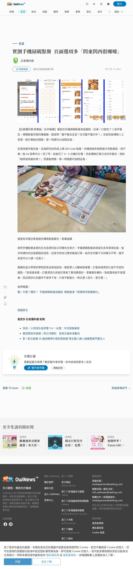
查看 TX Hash (10, 388)
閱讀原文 (23, 310)
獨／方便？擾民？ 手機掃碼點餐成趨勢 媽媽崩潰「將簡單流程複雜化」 (59, 292)
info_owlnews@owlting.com (107, 492)
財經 (11, 11)
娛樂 (67, 11)
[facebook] (5, 524)
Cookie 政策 (98, 532)
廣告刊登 (48, 488)
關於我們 (48, 482)
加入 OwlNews (52, 494)
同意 (17, 561)
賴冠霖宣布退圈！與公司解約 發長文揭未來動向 (51, 333)
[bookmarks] (101, 4)
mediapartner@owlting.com (107, 484)
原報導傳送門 (120, 388)
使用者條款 (97, 523)
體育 (56, 11)
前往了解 (46, 561)
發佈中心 (48, 500)
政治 (33, 11)
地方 (100, 11)
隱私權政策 (97, 527)
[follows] (94, 4)
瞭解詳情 (58, 367)
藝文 (89, 11)
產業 (78, 11)
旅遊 (44, 11)
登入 (119, 4)
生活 (22, 11)
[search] (87, 4)
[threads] (11, 524)
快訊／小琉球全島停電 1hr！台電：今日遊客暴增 (51, 328)
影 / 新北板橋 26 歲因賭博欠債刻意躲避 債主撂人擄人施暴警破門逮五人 (64, 338)
